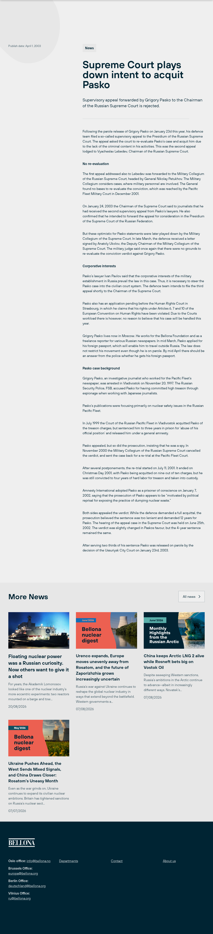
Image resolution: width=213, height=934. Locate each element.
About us (169, 861)
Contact (117, 861)
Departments (68, 861)
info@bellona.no (39, 861)
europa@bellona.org (23, 873)
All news (189, 596)
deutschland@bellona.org (27, 886)
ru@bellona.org (19, 898)
